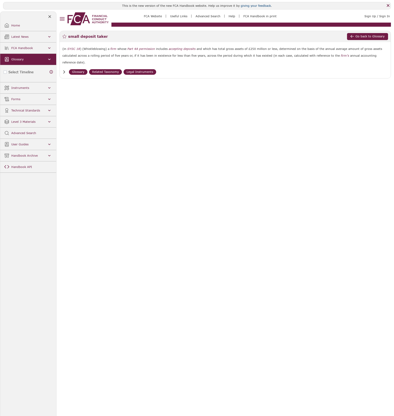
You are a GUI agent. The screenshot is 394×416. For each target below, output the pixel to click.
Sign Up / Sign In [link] (377, 16)
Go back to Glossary (370, 36)
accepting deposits (182, 48)
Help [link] (232, 16)
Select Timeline (21, 72)
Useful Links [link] (178, 16)
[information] (51, 72)
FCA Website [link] (153, 16)
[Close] (388, 5)
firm (113, 48)
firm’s (345, 55)
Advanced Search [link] (208, 16)
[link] (88, 18)
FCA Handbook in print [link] (260, 16)
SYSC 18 (73, 49)
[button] (64, 72)
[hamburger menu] (62, 19)
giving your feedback (256, 5)
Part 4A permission (141, 48)
